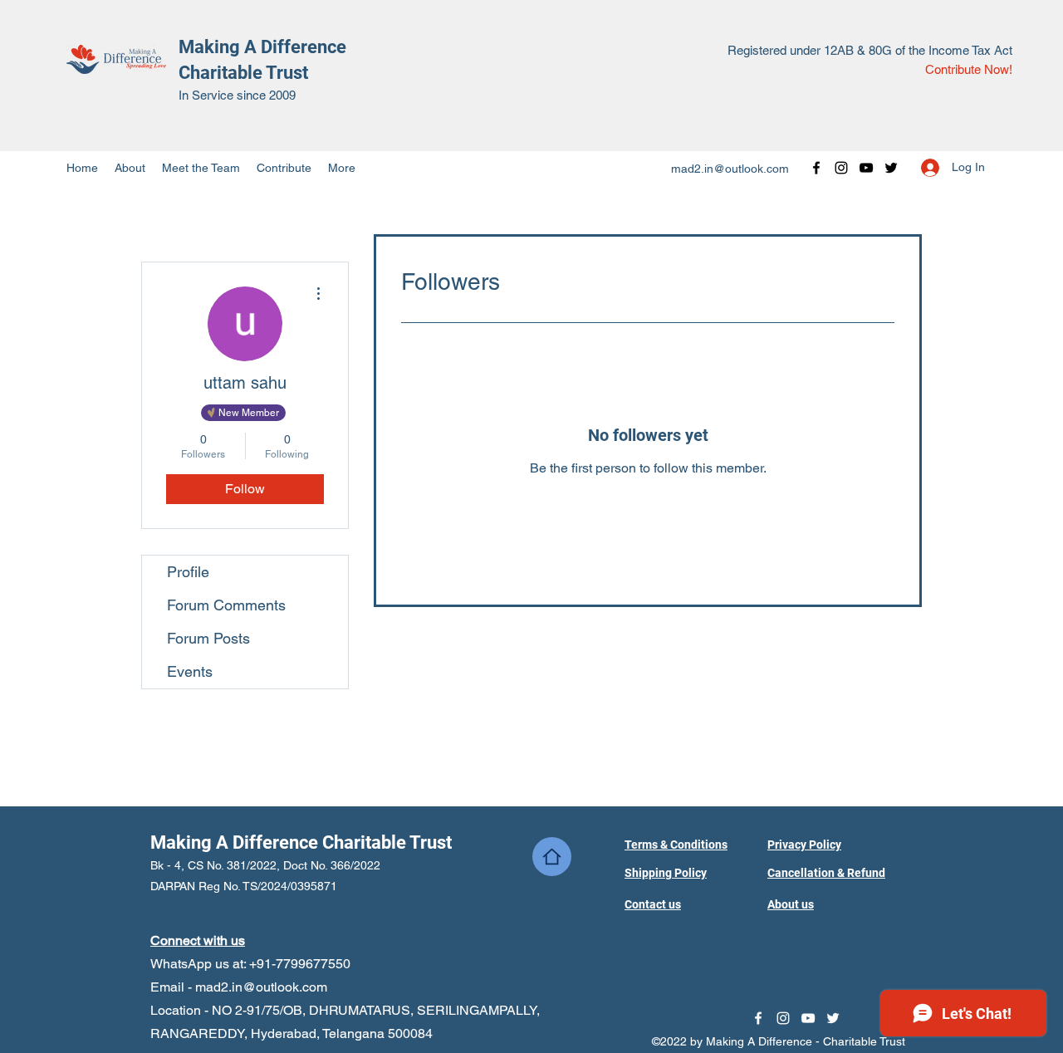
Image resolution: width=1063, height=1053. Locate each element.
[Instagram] (841, 167)
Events (190, 671)
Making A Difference (262, 47)
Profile (188, 571)
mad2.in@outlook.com (730, 168)
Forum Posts (208, 638)
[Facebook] (816, 167)
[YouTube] (866, 167)
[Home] (551, 856)
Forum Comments (226, 605)
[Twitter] (891, 167)
